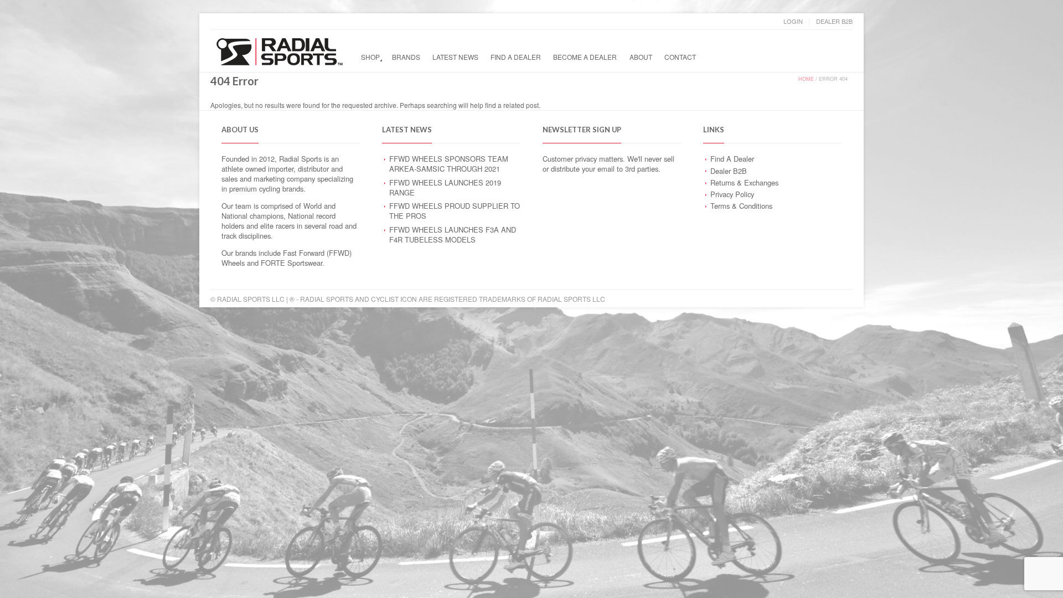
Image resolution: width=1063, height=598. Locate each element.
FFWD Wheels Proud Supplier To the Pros (454, 210)
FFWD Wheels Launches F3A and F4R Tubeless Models (452, 234)
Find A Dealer (516, 56)
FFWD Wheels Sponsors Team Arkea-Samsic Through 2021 (448, 163)
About (640, 56)
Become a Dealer (585, 56)
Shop (370, 56)
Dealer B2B (834, 21)
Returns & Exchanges (744, 182)
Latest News (455, 56)
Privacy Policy (732, 194)
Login (793, 21)
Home (806, 79)
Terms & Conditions (741, 205)
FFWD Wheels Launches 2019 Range (445, 187)
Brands (406, 56)
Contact (680, 56)
